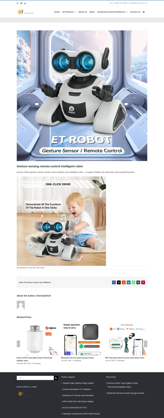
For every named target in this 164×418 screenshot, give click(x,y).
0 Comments (36, 363)
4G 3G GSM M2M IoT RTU (75, 407)
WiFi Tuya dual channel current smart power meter (124, 358)
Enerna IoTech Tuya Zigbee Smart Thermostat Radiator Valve (122, 385)
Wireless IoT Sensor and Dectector (78, 395)
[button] (144, 12)
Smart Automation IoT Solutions (77, 389)
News (42, 268)
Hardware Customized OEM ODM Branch (81, 414)
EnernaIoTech (23, 268)
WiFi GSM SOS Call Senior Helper (78, 401)
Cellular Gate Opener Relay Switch (78, 383)
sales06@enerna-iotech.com (138, 3)
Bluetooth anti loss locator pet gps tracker (77, 358)
